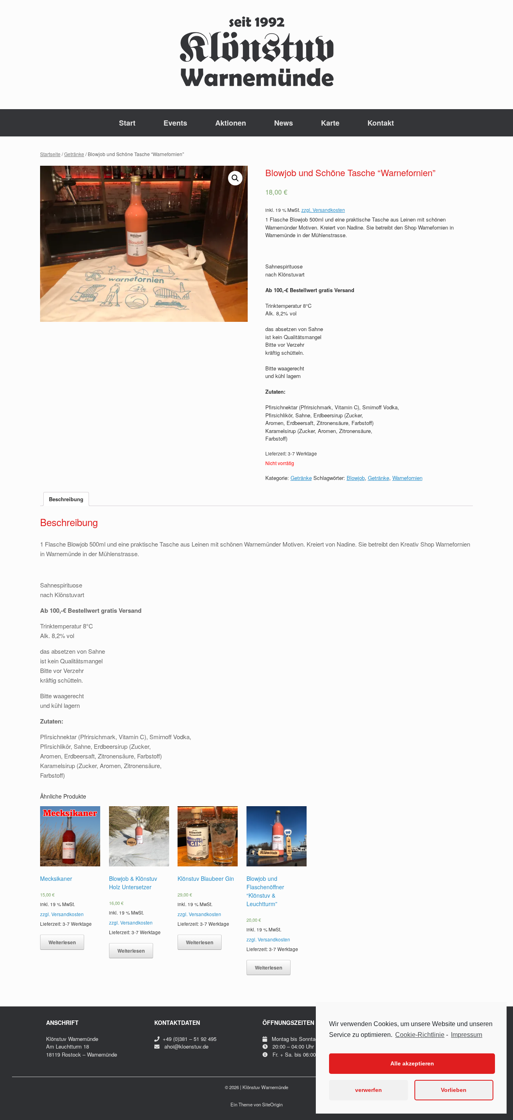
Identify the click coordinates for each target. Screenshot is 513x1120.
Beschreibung (66, 499)
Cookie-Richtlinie (419, 1034)
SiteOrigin (272, 1104)
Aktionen (230, 123)
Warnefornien (407, 478)
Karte (330, 123)
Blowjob (356, 478)
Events (175, 123)
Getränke (74, 153)
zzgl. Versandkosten (323, 210)
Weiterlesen (62, 942)
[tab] (66, 499)
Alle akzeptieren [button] (412, 1063)
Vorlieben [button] (454, 1090)
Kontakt (381, 123)
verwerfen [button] (368, 1090)
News (283, 123)
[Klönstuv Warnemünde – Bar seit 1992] (256, 51)
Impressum (466, 1034)
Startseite (50, 153)
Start (127, 123)
